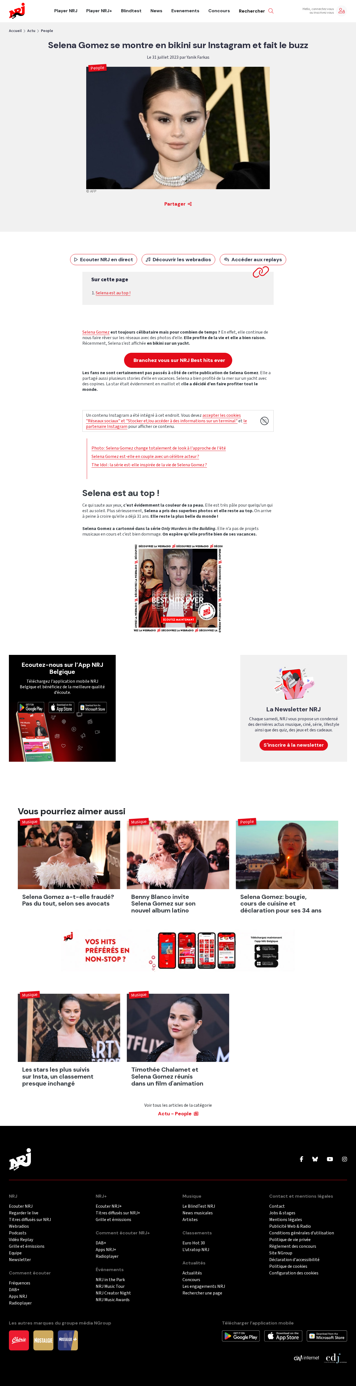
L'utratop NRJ (195, 1250)
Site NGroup (280, 1253)
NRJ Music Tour (110, 1286)
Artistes (190, 1220)
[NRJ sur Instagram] (344, 1159)
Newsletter (20, 1260)
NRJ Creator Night (113, 1293)
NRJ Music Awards (113, 1300)
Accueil (15, 31)
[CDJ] (335, 1358)
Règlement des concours (292, 1246)
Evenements (185, 10)
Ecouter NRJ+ (109, 1206)
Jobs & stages (282, 1213)
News (156, 10)
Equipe (15, 1253)
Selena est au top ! (113, 293)
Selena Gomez (96, 332)
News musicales (197, 1213)
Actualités (192, 1273)
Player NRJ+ (99, 10)
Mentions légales (285, 1220)
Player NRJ (65, 10)
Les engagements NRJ (203, 1286)
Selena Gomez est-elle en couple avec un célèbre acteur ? (145, 456)
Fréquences (19, 1283)
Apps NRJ (18, 1296)
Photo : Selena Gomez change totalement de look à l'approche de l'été (159, 448)
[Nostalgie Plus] (68, 1340)
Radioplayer (20, 1303)
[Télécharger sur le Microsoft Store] (93, 707)
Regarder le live (23, 1213)
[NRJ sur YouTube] (330, 1159)
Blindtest (131, 10)
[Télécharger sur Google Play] (31, 707)
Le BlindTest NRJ (198, 1206)
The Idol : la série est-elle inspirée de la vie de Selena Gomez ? (149, 465)
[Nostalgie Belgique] (43, 1340)
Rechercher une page (202, 1293)
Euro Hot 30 (193, 1243)
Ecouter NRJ (21, 1206)
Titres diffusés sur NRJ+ (118, 1213)
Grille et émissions (26, 1246)
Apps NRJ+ (106, 1250)
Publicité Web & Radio (290, 1226)
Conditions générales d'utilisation (301, 1233)
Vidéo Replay (21, 1240)
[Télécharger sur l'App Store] (61, 707)
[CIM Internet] (306, 1358)
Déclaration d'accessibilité (294, 1260)
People (47, 31)
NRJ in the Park (110, 1280)
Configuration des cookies (293, 1273)
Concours (219, 10)
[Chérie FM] (19, 1340)
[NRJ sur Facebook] (301, 1159)
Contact (277, 1206)
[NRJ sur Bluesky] (315, 1159)
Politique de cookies (288, 1266)
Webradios (19, 1226)
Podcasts (17, 1233)
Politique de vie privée (290, 1240)
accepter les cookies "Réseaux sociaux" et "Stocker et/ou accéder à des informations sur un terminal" (163, 418)
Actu (31, 31)
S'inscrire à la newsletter (294, 745)
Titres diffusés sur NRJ (30, 1220)
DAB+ (14, 1290)
